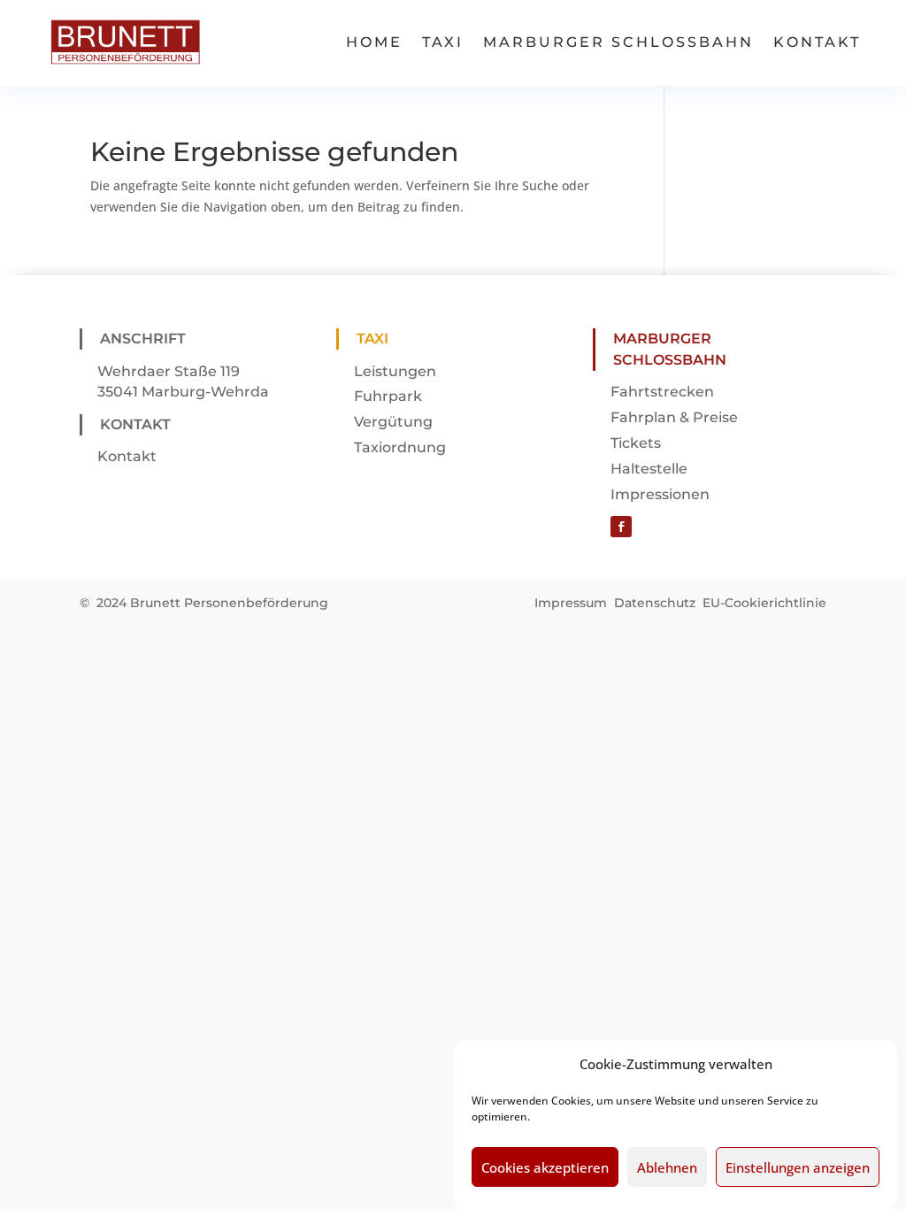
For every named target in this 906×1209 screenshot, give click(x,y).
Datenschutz (654, 603)
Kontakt (817, 42)
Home (374, 42)
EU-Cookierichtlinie (764, 603)
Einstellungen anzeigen (798, 1167)
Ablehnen (667, 1167)
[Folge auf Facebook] (621, 526)
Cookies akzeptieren (545, 1167)
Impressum (570, 603)
